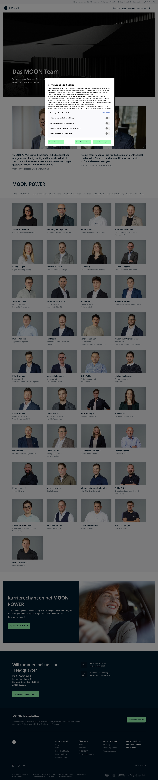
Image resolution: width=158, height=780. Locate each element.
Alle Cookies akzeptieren (102, 142)
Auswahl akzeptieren (83, 142)
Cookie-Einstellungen (56, 142)
